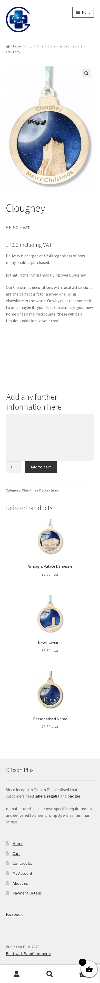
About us (20, 883)
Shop (29, 46)
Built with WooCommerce (28, 953)
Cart (16, 853)
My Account (23, 873)
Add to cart (41, 466)
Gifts (39, 46)
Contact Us (22, 863)
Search (50, 974)
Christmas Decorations (64, 46)
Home (16, 46)
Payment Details (27, 893)
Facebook (14, 914)
